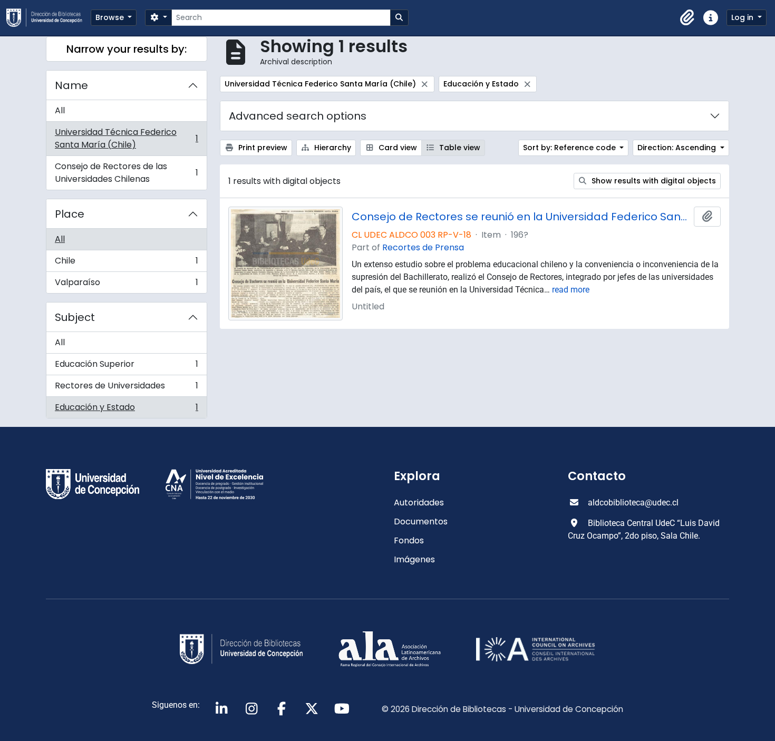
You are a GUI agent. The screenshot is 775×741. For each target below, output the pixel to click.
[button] (687, 18)
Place (69, 214)
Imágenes (414, 559)
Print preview (261, 147)
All (60, 110)
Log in (743, 17)
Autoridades (419, 502)
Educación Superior (126, 366)
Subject (75, 317)
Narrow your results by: (126, 49)
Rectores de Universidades (126, 388)
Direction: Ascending (677, 147)
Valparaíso (126, 284)
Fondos (409, 540)
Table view (458, 147)
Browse (110, 17)
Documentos (421, 521)
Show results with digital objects (652, 180)
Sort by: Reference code (570, 147)
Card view (396, 147)
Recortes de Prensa (423, 247)
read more (570, 290)
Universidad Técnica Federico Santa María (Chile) (126, 138)
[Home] (48, 17)
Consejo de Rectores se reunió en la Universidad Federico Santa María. (521, 216)
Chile (126, 263)
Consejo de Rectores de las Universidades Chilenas (126, 172)
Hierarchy (331, 147)
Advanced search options (297, 116)
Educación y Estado (126, 409)
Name (71, 85)
